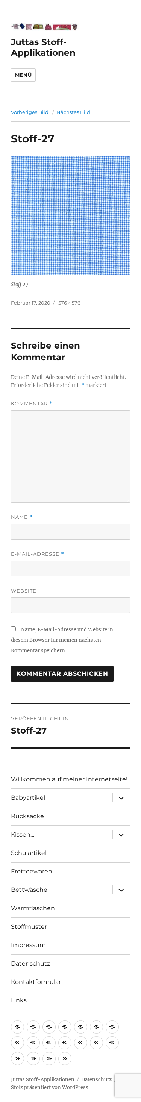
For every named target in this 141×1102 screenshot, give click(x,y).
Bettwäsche (29, 889)
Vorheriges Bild (30, 112)
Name (22, 517)
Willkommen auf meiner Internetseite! (69, 779)
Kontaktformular (36, 981)
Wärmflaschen (33, 908)
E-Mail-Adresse (37, 554)
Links (19, 1000)
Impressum (28, 945)
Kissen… (22, 834)
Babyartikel (28, 797)
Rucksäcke (27, 816)
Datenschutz (30, 963)
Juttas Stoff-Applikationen (43, 47)
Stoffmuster (29, 926)
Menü (23, 75)
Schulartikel (29, 852)
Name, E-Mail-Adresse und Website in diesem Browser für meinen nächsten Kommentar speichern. (62, 640)
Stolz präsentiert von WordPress (49, 1087)
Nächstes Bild (73, 112)
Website (23, 591)
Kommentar (32, 403)
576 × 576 (69, 303)
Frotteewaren (31, 871)
